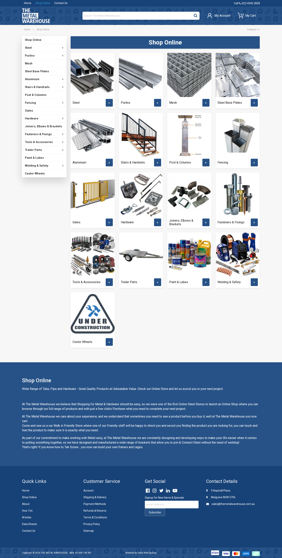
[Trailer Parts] (141, 254)
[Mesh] (189, 75)
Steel (28, 47)
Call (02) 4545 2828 (247, 3)
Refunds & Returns (94, 510)
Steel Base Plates (37, 71)
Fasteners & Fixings (38, 134)
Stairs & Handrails (37, 87)
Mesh (28, 63)
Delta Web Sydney (147, 552)
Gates (29, 110)
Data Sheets (29, 524)
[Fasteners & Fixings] (238, 195)
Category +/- (253, 29)
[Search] (196, 15)
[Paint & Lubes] (189, 254)
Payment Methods (94, 503)
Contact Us (61, 3)
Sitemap (88, 530)
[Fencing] (238, 135)
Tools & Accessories (39, 142)
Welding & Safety (36, 165)
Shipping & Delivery (94, 497)
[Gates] (93, 195)
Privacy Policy (91, 524)
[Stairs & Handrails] (141, 135)
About (26, 503)
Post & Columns (35, 95)
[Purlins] (141, 75)
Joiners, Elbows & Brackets (43, 126)
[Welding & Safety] (238, 254)
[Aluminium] (93, 135)
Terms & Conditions (95, 517)
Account (88, 490)
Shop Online (42, 3)
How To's (27, 510)
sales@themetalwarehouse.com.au (233, 503)
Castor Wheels (35, 173)
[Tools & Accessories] (93, 254)
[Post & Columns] (189, 135)
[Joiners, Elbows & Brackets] (189, 195)
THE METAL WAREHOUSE (54, 552)
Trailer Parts (33, 150)
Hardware (31, 118)
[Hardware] (141, 195)
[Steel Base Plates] (238, 75)
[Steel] (93, 75)
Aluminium (32, 79)
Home (27, 3)
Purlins (30, 55)
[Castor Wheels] (93, 314)
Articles (26, 517)
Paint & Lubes (34, 157)
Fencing (30, 102)
